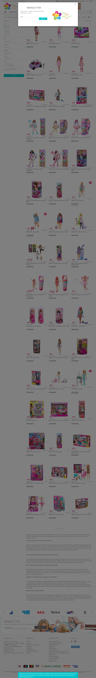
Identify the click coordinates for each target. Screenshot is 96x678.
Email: (21, 16)
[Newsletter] (62, 15)
